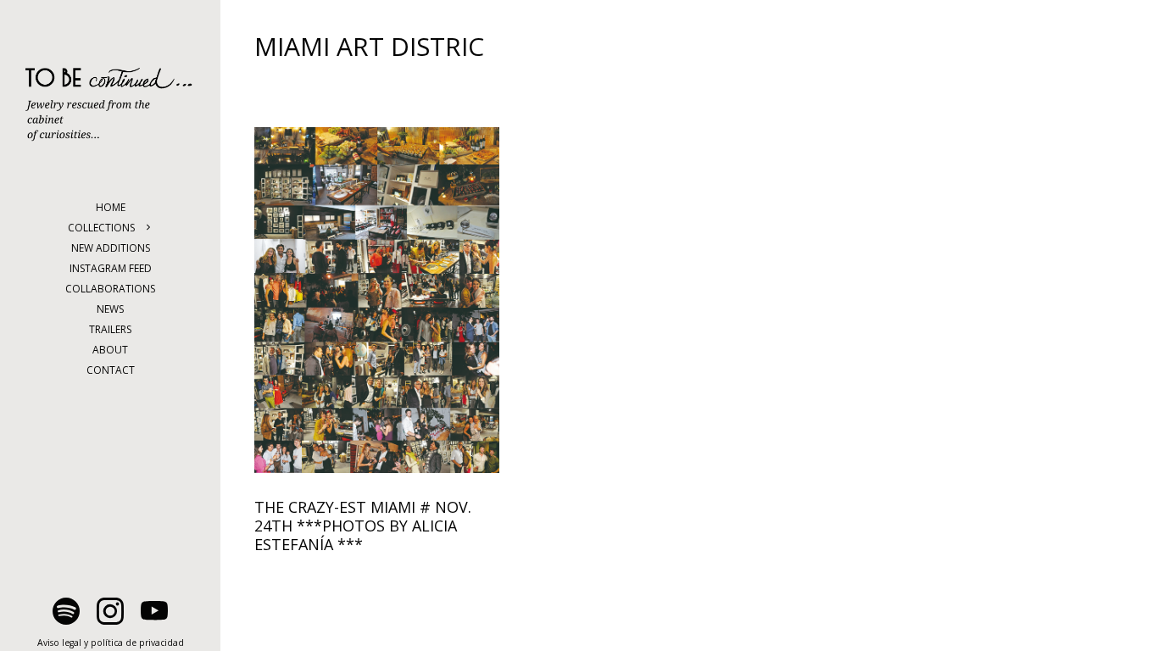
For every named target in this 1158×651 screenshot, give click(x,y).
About (110, 349)
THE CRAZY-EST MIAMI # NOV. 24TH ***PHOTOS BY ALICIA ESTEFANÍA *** (362, 525)
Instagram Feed (111, 268)
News (110, 309)
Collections (101, 227)
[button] (157, 228)
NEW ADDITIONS (110, 248)
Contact (110, 370)
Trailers (110, 329)
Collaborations (110, 288)
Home (110, 207)
